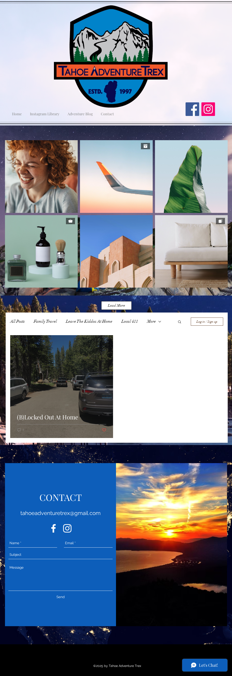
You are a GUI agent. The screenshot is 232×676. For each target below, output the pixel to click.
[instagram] (67, 528)
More (151, 321)
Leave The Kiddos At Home (89, 321)
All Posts (17, 321)
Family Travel (45, 321)
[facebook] (53, 528)
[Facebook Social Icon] (192, 109)
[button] (179, 322)
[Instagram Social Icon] (208, 109)
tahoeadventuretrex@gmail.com (60, 513)
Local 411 (129, 321)
